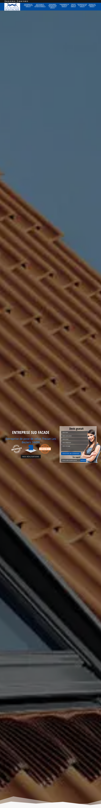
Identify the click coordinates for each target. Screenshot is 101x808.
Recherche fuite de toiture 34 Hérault (82, 5)
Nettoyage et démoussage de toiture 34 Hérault (40, 5)
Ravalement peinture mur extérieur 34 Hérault (52, 6)
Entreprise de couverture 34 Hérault (28, 5)
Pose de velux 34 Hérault (73, 5)
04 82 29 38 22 (10, 1)
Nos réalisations (30, 456)
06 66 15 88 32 (23, 1)
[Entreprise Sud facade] (12, 7)
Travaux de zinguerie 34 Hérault (92, 5)
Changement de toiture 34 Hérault (64, 5)
